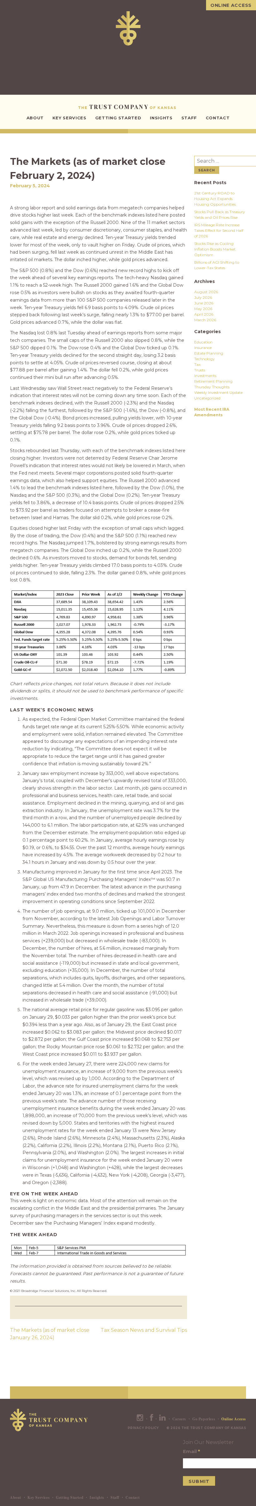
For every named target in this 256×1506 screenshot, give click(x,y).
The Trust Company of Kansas (128, 107)
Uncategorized (207, 398)
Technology (204, 358)
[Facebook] (151, 1419)
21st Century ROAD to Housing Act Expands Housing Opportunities (215, 199)
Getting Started (118, 117)
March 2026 (205, 320)
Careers (179, 1419)
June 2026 (203, 303)
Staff (189, 117)
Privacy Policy (143, 1428)
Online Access (231, 5)
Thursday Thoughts (211, 387)
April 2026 (203, 314)
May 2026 (203, 308)
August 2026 (206, 291)
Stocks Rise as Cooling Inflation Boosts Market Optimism (215, 249)
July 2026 (203, 297)
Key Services (69, 117)
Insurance (203, 347)
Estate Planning (208, 353)
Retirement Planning (213, 381)
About (35, 117)
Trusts (199, 370)
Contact (218, 117)
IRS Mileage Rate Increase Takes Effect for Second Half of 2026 (218, 230)
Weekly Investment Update (218, 392)
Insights (161, 117)
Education (203, 342)
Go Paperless (203, 1419)
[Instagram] (140, 1419)
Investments (205, 375)
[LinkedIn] (162, 1419)
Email (191, 1451)
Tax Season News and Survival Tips (144, 1330)
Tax (197, 364)
